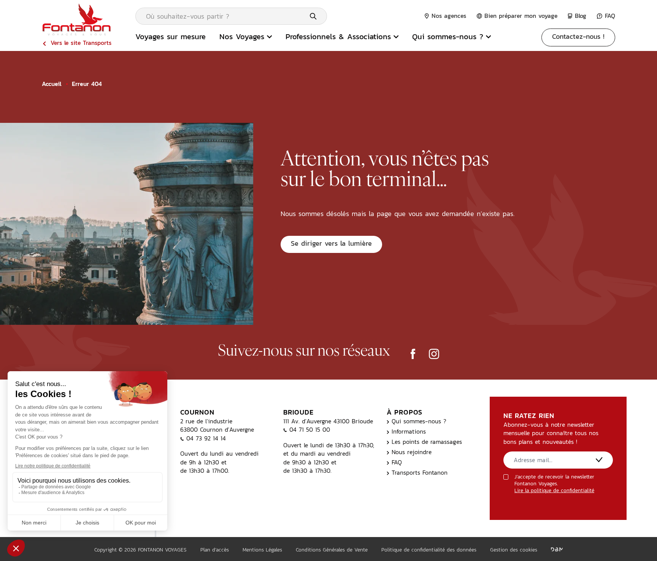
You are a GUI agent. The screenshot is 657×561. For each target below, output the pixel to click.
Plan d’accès (214, 549)
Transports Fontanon (420, 473)
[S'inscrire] (599, 460)
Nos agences (449, 16)
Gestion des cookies (513, 549)
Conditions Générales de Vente (332, 549)
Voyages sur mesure (170, 36)
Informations (409, 431)
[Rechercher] (313, 16)
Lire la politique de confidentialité (554, 490)
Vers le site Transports (81, 43)
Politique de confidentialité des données (428, 549)
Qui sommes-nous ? (419, 421)
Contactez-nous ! (578, 36)
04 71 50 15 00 (309, 430)
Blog (580, 16)
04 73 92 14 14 (206, 438)
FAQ (610, 16)
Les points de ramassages (427, 442)
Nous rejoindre (412, 452)
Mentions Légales (262, 549)
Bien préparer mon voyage (520, 16)
